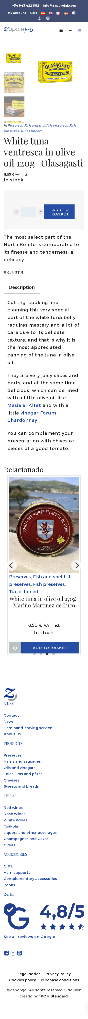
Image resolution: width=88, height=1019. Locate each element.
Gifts (8, 866)
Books (9, 885)
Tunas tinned (30, 131)
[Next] (76, 565)
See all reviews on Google (29, 936)
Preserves (15, 125)
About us (12, 734)
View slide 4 (53, 654)
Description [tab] (22, 287)
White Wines (15, 820)
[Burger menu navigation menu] (80, 30)
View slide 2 (41, 654)
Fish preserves (49, 584)
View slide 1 (34, 654)
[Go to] (74, 12)
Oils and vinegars (19, 767)
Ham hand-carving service (28, 727)
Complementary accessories (30, 878)
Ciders (9, 845)
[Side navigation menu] (70, 30)
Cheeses (11, 780)
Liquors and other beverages (30, 832)
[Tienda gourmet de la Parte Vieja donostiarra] (24, 30)
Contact (11, 715)
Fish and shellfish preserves (46, 125)
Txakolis (11, 826)
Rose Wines (14, 813)
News (9, 721)
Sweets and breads (21, 786)
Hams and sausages (22, 761)
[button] (16, 212)
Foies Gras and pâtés (23, 773)
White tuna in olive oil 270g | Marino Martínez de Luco (44, 602)
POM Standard (54, 996)
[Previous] (11, 565)
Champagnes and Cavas (26, 838)
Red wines (13, 807)
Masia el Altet (24, 405)
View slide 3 (47, 654)
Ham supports (17, 872)
